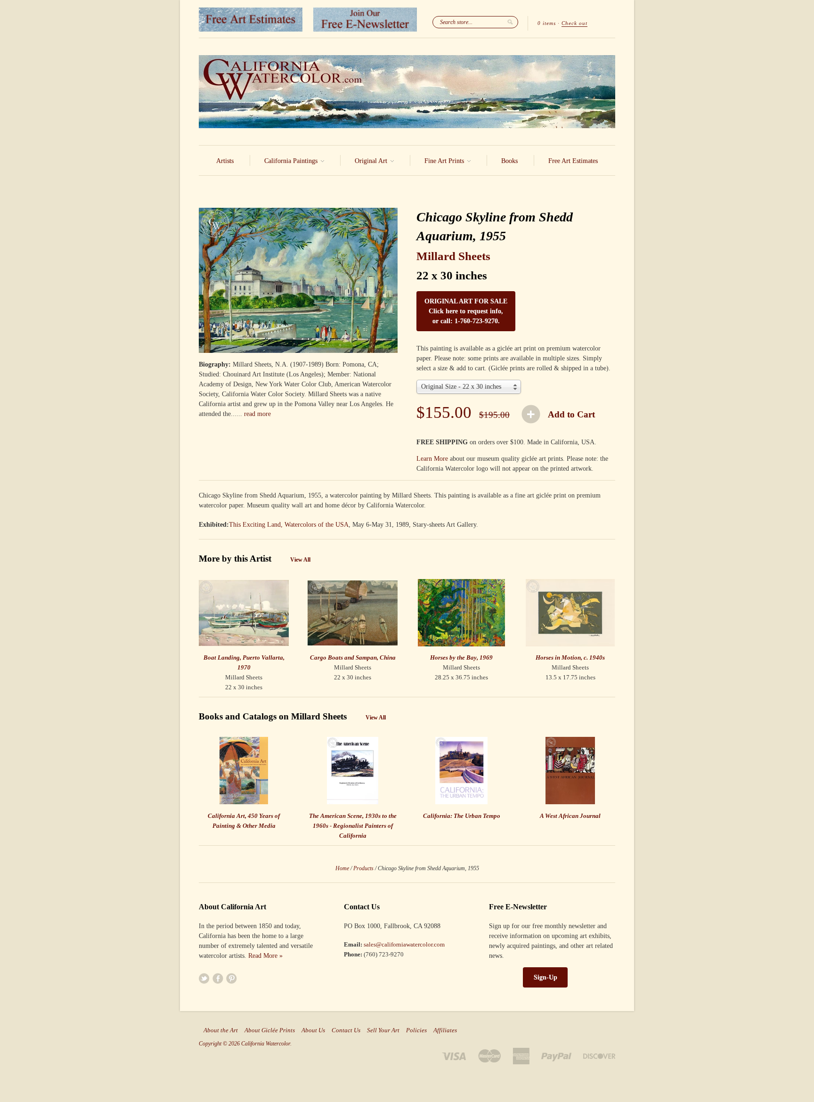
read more (257, 413)
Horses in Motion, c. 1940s (570, 657)
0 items (546, 23)
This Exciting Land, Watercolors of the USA (289, 524)
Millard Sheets (453, 256)
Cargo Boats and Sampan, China (353, 657)
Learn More (432, 458)
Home (342, 868)
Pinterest (231, 978)
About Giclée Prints (269, 1030)
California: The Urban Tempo (461, 815)
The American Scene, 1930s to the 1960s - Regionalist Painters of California (353, 825)
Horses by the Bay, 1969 (461, 657)
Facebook (217, 978)
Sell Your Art (383, 1030)
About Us (313, 1030)
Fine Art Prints (445, 160)
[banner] (407, 91)
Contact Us (346, 1030)
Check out (574, 23)
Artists (225, 160)
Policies (416, 1030)
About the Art (221, 1030)
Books (509, 160)
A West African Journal (570, 815)
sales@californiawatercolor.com (404, 944)
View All (300, 559)
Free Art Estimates (573, 160)
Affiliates (445, 1030)
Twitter (204, 978)
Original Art (372, 160)
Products (363, 868)
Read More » (265, 955)
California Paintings (291, 160)
